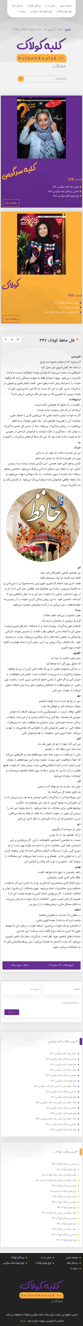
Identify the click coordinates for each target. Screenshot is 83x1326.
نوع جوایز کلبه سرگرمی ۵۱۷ (63, 1081)
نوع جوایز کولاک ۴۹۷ (66, 1240)
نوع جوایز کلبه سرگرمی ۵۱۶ (63, 1097)
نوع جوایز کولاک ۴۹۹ (66, 1207)
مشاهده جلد (11, 203)
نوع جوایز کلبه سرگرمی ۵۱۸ (66, 196)
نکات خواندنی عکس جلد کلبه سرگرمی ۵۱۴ (56, 1119)
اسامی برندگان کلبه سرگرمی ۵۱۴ (63, 191)
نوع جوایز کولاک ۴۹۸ (66, 1224)
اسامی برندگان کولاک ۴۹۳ (63, 1234)
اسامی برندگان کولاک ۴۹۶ (66, 303)
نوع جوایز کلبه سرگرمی (41, 11)
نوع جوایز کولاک (64, 11)
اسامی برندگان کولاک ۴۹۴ (64, 1218)
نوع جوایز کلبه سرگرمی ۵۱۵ (63, 1113)
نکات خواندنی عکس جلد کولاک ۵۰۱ (62, 312)
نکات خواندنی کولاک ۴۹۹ (64, 1196)
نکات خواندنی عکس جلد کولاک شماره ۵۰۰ (56, 1180)
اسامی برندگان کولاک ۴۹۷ (64, 1186)
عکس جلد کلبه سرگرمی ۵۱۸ (66, 187)
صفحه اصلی (66, 6)
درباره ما (22, 11)
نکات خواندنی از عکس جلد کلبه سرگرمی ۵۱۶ (55, 1086)
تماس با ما (50, 6)
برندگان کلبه (17, 6)
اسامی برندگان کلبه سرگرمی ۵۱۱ (61, 1108)
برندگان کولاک (34, 6)
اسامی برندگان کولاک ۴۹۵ (63, 1202)
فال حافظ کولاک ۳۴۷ (57, 340)
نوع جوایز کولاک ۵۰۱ (69, 308)
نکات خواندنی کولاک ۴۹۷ (64, 1229)
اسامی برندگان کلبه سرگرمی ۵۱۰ (61, 1124)
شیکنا (23, 1321)
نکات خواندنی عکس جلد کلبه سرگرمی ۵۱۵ (56, 1102)
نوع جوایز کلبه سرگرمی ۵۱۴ (63, 1129)
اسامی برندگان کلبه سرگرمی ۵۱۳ (61, 1075)
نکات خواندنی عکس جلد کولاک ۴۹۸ (59, 1213)
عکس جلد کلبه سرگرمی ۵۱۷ (63, 1070)
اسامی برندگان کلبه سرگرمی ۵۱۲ (61, 1091)
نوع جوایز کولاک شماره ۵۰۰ (63, 1191)
